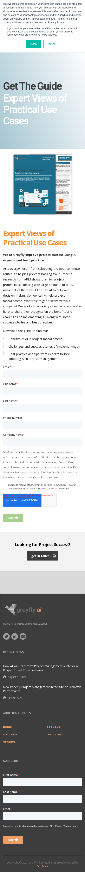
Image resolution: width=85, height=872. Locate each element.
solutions (10, 734)
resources (54, 734)
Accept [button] (33, 43)
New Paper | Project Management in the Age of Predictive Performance (42, 689)
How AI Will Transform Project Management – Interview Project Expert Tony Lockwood (40, 668)
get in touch (40, 556)
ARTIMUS (42, 865)
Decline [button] (51, 43)
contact (9, 741)
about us (53, 726)
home (7, 726)
